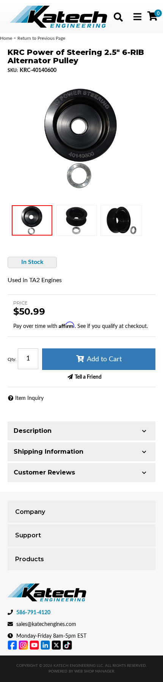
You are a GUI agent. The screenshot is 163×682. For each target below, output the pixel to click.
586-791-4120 (33, 612)
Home (6, 38)
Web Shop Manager (94, 671)
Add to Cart (104, 359)
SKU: (13, 70)
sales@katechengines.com (46, 624)
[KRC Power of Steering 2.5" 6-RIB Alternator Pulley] (81, 138)
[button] (118, 17)
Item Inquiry (29, 398)
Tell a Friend (88, 377)
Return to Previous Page (41, 38)
